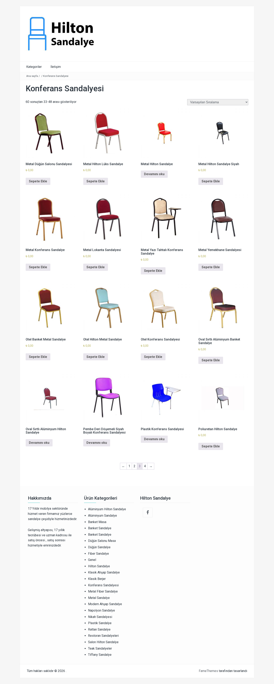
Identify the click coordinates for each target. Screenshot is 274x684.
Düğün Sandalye (99, 547)
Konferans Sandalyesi (103, 585)
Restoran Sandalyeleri (103, 636)
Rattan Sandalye (99, 629)
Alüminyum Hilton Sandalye (107, 509)
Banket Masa (97, 522)
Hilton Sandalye (99, 566)
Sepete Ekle (38, 181)
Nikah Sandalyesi (100, 617)
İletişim (56, 67)
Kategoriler (34, 67)
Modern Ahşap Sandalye (105, 604)
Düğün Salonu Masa (102, 541)
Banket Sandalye (99, 528)
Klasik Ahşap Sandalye (104, 572)
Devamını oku (154, 174)
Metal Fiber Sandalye (103, 591)
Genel (92, 560)
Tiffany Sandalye (100, 655)
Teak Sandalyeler (100, 648)
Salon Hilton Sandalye (103, 642)
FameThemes (208, 671)
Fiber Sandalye (98, 553)
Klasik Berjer (97, 579)
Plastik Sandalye (100, 623)
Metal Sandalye (99, 598)
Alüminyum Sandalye (102, 515)
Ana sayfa (32, 75)
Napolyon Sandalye (101, 610)
